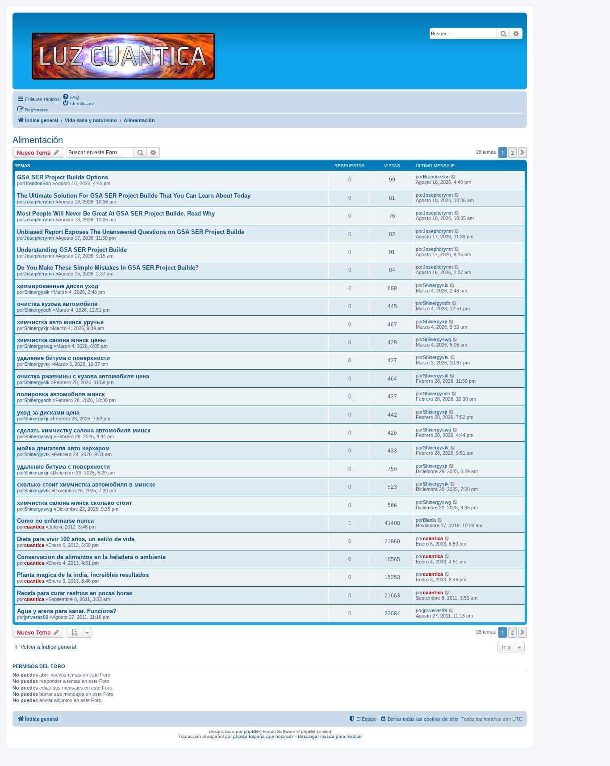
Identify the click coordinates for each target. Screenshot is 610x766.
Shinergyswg (38, 346)
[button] (522, 152)
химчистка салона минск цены (61, 340)
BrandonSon (37, 183)
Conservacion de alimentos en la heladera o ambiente (91, 557)
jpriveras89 (36, 617)
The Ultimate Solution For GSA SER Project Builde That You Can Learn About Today (134, 195)
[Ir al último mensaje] (454, 176)
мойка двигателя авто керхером (63, 448)
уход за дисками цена (48, 412)
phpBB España (249, 736)
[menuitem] (70, 96)
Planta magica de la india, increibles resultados (83, 574)
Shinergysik (37, 292)
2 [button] (512, 152)
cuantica (34, 526)
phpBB (251, 731)
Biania (429, 520)
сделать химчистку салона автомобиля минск (83, 430)
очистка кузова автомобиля (57, 303)
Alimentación (38, 140)
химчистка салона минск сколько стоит (74, 502)
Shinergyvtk (37, 364)
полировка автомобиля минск (61, 394)
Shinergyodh (37, 310)
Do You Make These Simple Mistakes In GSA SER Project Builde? (108, 267)
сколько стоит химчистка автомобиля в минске (86, 484)
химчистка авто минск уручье (60, 322)
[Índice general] (127, 51)
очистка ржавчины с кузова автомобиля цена (83, 376)
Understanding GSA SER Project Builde (72, 249)
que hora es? (280, 736)
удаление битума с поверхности (63, 358)
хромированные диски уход (57, 286)
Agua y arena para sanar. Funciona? (67, 611)
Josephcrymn (39, 201)
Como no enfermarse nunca (55, 520)
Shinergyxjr (36, 328)
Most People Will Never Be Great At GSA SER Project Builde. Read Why (116, 213)
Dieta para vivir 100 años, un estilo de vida (75, 539)
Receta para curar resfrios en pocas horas (74, 593)
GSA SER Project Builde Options (62, 177)
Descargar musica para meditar (330, 736)
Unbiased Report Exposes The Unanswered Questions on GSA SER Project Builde (130, 232)
